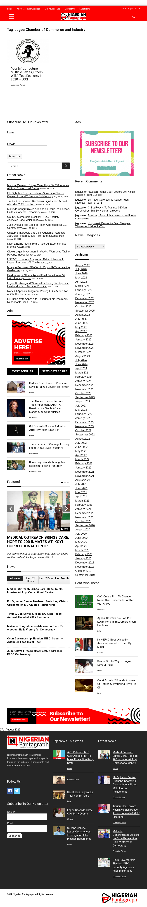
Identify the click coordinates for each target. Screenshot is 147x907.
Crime (100, 652)
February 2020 (83, 554)
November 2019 (84, 566)
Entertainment (35, 471)
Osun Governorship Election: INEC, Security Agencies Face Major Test (33, 218)
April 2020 (81, 546)
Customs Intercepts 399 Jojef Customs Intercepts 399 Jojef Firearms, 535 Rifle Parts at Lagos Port (36, 234)
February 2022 (83, 463)
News (22, 85)
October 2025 (83, 306)
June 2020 (81, 537)
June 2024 (81, 364)
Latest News (84, 9)
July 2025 (81, 318)
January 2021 (83, 508)
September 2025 (85, 310)
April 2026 (81, 281)
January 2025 (83, 339)
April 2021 (81, 496)
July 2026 (81, 269)
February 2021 (83, 504)
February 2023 (83, 413)
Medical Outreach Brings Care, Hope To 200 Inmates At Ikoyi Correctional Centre (38, 187)
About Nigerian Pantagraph (28, 9)
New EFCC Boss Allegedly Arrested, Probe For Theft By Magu (114, 643)
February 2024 (83, 376)
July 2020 (81, 533)
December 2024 (84, 343)
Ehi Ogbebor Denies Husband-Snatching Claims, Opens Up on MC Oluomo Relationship (35, 195)
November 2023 (84, 389)
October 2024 (83, 351)
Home (9, 9)
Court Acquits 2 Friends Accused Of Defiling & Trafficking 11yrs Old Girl (116, 684)
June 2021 (81, 488)
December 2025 (84, 298)
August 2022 (82, 438)
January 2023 (83, 417)
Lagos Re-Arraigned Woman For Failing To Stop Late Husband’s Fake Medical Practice (38, 285)
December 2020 (84, 512)
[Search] (134, 16)
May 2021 (81, 492)
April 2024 (81, 368)
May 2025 (81, 327)
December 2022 (84, 422)
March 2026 (82, 285)
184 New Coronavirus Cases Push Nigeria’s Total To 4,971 (102, 201)
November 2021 (84, 475)
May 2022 (81, 451)
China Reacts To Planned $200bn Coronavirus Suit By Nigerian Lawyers (101, 209)
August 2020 (82, 529)
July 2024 (81, 360)
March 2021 (82, 500)
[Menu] (11, 16)
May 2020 (81, 541)
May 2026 (81, 277)
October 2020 (83, 521)
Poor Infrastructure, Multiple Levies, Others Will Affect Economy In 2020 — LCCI (27, 74)
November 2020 (84, 517)
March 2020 (82, 550)
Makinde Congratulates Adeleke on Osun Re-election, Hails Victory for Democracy (38, 210)
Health (70, 819)
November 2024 (84, 347)
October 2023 (83, 393)
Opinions (33, 417)
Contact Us (70, 9)
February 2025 (83, 335)
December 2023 (84, 384)
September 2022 (85, 434)
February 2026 (83, 289)
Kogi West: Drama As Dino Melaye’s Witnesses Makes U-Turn (103, 225)
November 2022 (84, 426)
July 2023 (81, 405)
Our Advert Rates (52, 9)
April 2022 (81, 455)
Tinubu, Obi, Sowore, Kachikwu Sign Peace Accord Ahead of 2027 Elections (34, 615)
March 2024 (82, 372)
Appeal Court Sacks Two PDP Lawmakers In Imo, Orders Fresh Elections (116, 621)
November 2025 (84, 302)
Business (15, 85)
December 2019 (84, 562)
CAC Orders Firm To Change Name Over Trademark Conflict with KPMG (115, 600)
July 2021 (81, 484)
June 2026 (81, 273)
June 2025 (81, 322)
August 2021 (82, 479)
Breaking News (119, 822)
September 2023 (85, 397)
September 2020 (85, 525)
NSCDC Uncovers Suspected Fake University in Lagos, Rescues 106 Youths (35, 261)
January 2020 (83, 558)
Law (99, 631)
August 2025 (82, 314)
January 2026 (83, 294)
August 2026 (82, 265)
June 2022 (81, 446)
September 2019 (85, 574)
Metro (115, 768)
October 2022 (83, 430)
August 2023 (82, 401)
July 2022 (81, 442)
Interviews (33, 453)
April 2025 (81, 331)
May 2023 (81, 409)
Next (66, 508)
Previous (10, 508)
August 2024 (82, 356)
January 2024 (83, 380)
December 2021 (84, 471)
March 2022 (82, 459)
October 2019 (83, 570)
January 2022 (83, 467)
